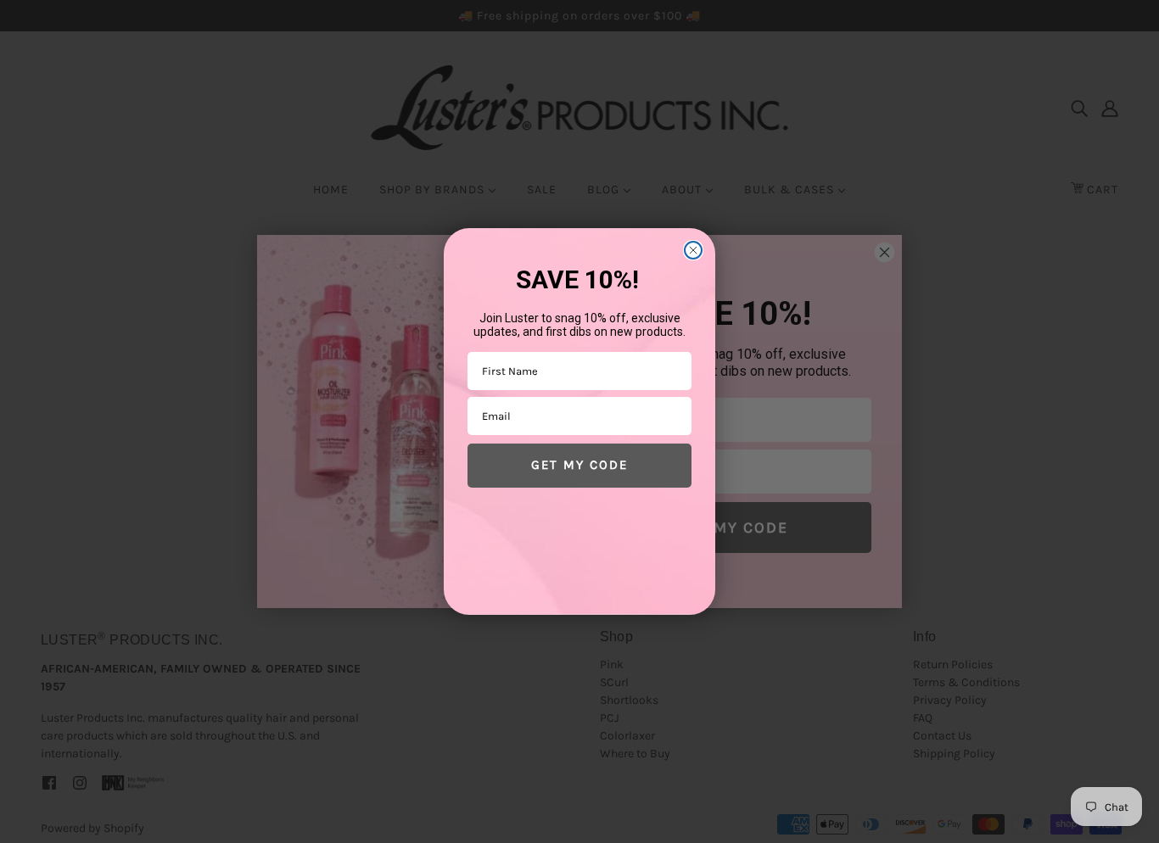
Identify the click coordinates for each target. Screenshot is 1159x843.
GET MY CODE (579, 464)
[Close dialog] (693, 250)
